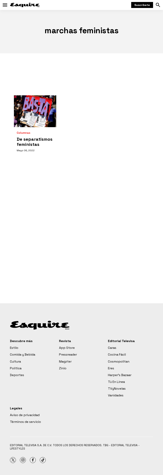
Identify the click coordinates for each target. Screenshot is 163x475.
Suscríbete (142, 5)
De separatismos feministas (34, 141)
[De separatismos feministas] (35, 111)
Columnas (23, 133)
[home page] (25, 5)
